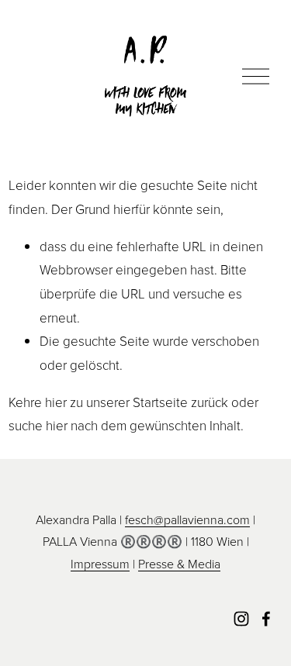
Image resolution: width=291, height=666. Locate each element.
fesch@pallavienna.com (187, 519)
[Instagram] (241, 618)
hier (56, 402)
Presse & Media (179, 563)
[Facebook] (266, 618)
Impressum (100, 563)
